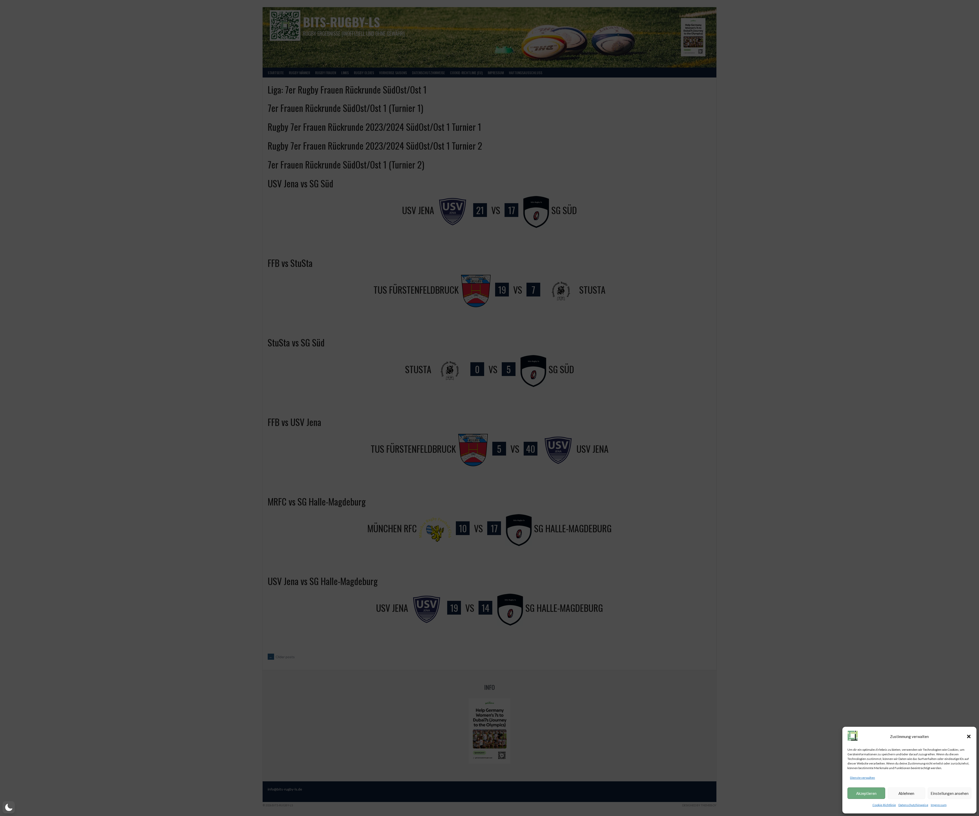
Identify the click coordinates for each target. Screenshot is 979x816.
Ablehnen (906, 793)
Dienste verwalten (862, 778)
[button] (968, 736)
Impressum (939, 805)
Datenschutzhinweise (913, 805)
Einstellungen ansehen (950, 793)
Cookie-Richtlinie (884, 805)
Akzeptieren (866, 793)
